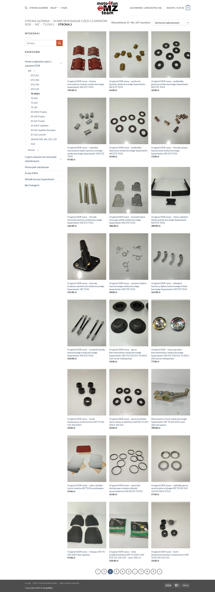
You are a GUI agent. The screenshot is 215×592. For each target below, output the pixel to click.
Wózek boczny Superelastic (39, 179)
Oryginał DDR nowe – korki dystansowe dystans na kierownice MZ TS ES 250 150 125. (170, 554)
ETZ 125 (35, 89)
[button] (146, 8)
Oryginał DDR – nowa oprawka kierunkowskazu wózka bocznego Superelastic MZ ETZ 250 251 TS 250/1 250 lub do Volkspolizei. (170, 354)
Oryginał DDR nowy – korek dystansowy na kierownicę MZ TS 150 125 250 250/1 (85, 422)
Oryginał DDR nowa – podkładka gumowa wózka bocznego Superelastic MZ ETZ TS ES (169, 84)
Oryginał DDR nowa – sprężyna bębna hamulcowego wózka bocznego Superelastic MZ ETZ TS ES (127, 286)
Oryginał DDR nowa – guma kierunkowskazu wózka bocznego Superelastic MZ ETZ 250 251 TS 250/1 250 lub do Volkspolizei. (128, 354)
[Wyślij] (59, 43)
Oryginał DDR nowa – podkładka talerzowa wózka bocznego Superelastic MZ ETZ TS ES (128, 150)
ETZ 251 (35, 75)
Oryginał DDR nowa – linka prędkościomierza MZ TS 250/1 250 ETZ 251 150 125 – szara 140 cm (126, 554)
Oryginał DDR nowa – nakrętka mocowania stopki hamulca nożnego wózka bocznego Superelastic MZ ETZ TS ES (85, 152)
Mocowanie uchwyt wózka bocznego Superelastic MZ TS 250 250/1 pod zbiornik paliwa (169, 422)
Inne (33, 143)
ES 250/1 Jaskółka (39, 125)
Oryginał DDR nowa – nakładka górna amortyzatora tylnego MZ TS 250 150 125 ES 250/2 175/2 (169, 488)
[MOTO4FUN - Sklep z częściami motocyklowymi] (107, 8)
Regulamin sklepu (69, 583)
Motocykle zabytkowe (37, 167)
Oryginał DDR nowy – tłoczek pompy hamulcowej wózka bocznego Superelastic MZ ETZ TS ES (169, 150)
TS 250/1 (48, 24)
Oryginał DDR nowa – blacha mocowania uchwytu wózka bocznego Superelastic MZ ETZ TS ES (85, 84)
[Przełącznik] (61, 63)
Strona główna (38, 8)
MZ (37, 24)
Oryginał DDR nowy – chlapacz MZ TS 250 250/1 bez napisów (86, 553)
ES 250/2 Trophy (39, 112)
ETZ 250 (35, 80)
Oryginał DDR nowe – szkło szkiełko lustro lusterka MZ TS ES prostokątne (85, 487)
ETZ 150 (35, 84)
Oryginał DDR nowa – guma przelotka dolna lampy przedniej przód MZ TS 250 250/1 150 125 (128, 422)
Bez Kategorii (32, 185)
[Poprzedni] (98, 571)
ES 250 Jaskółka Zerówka (43, 130)
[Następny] (159, 571)
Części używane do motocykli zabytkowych (40, 158)
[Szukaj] (26, 8)
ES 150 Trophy (38, 116)
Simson (31, 150)
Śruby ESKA (31, 173)
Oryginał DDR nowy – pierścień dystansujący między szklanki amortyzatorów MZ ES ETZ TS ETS (125, 488)
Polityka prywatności (45, 583)
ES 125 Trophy (38, 121)
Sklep (53, 8)
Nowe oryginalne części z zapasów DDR (38, 63)
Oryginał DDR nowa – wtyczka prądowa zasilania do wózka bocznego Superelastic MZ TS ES (85, 286)
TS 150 (34, 102)
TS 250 (34, 98)
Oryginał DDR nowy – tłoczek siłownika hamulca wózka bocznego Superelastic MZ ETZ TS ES (84, 220)
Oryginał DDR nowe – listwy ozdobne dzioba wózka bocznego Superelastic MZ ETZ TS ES (169, 220)
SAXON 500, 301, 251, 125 (44, 139)
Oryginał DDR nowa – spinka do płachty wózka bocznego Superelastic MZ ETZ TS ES (127, 84)
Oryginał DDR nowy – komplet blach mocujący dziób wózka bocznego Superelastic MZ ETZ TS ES (127, 220)
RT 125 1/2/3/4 (38, 134)
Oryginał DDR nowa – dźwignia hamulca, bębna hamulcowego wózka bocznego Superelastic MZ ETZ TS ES (169, 286)
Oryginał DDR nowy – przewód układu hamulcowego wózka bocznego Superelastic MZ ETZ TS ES (86, 352)
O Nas (64, 8)
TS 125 (34, 107)
